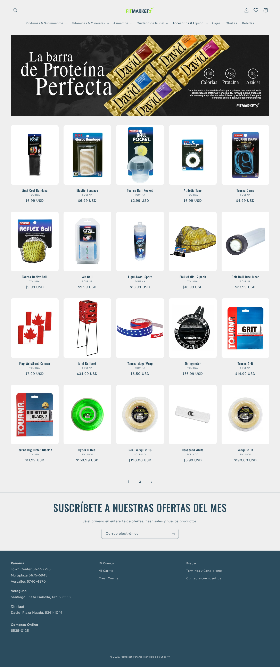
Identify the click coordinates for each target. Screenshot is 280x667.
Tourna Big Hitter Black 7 (34, 450)
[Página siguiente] (151, 482)
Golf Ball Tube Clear (245, 277)
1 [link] (128, 482)
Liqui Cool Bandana (35, 190)
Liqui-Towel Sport (140, 277)
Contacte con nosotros (203, 578)
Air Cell (87, 277)
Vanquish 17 (245, 450)
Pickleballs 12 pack (193, 277)
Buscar (191, 563)
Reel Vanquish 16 (140, 450)
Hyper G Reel (87, 450)
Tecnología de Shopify (156, 656)
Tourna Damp (245, 190)
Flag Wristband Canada (34, 364)
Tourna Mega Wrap (140, 364)
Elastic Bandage (87, 190)
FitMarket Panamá (131, 656)
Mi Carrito (106, 571)
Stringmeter (192, 364)
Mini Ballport (87, 364)
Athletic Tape (192, 190)
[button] (15, 10)
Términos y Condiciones (204, 571)
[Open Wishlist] (256, 10)
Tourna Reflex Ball (34, 277)
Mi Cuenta (106, 563)
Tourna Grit (245, 364)
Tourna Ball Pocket (140, 190)
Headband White (193, 450)
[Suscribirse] (174, 534)
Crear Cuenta (109, 578)
